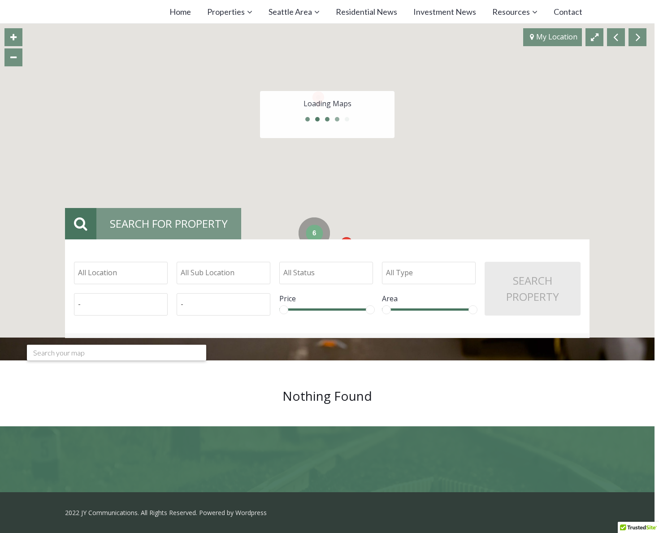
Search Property (532, 288)
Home (180, 12)
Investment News (444, 12)
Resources (511, 12)
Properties (226, 12)
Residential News (366, 12)
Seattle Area (290, 12)
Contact (568, 12)
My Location (556, 37)
